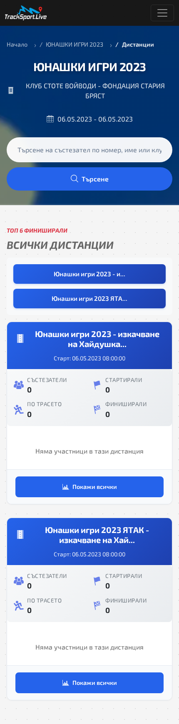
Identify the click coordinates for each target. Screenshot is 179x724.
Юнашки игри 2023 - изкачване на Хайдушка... (97, 339)
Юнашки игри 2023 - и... (89, 274)
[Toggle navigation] (162, 13)
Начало (17, 44)
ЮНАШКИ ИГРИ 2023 (74, 44)
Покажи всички (94, 486)
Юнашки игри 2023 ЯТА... (89, 298)
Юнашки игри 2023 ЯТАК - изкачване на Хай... (97, 535)
